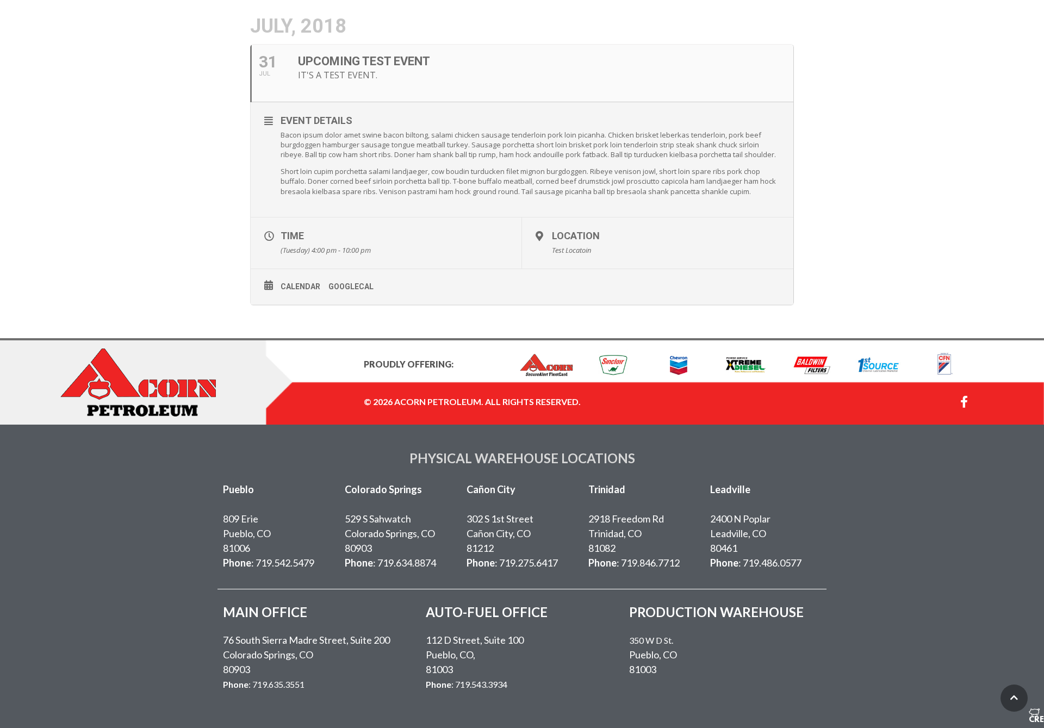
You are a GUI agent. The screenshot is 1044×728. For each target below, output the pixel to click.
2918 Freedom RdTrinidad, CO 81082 (626, 533)
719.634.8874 (406, 563)
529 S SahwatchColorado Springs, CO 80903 (390, 533)
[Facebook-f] (963, 402)
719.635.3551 (278, 684)
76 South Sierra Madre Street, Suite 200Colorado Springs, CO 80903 (306, 654)
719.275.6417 (528, 563)
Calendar (300, 286)
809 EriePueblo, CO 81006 (247, 533)
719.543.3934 (481, 684)
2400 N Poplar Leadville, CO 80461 (740, 533)
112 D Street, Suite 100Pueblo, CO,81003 (475, 654)
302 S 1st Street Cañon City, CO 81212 (500, 533)
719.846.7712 (650, 563)
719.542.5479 (285, 563)
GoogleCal (351, 286)
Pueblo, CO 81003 (653, 655)
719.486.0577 (772, 563)
